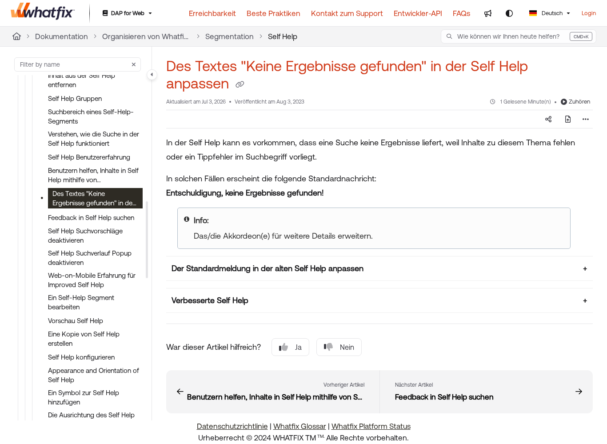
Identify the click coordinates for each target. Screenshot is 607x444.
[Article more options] (586, 119)
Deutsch (551, 13)
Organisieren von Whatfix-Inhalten (146, 36)
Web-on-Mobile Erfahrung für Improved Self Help (92, 280)
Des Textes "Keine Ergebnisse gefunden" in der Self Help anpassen (93, 199)
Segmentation (229, 36)
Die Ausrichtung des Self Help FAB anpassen (91, 419)
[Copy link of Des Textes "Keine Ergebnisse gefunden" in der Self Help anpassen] (240, 85)
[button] (518, 36)
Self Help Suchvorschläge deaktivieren (85, 235)
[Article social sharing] (548, 119)
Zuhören (579, 101)
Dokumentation (61, 36)
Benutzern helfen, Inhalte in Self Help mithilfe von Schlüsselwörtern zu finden (93, 175)
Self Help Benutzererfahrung (89, 157)
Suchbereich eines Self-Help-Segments (91, 116)
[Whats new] (488, 13)
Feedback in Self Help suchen (91, 217)
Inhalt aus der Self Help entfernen (81, 80)
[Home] (43, 13)
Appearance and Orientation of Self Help (93, 375)
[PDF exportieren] (568, 119)
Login (589, 13)
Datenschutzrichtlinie (232, 426)
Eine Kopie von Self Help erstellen (84, 338)
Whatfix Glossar (299, 426)
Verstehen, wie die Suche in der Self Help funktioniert (93, 138)
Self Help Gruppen (75, 98)
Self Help (282, 36)
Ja (298, 347)
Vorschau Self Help (75, 320)
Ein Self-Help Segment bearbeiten (81, 302)
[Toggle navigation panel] (152, 74)
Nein (347, 347)
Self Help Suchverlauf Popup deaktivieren (90, 257)
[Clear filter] (134, 64)
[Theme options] (509, 13)
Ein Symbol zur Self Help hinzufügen (83, 397)
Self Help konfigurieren (81, 357)
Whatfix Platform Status (371, 426)
